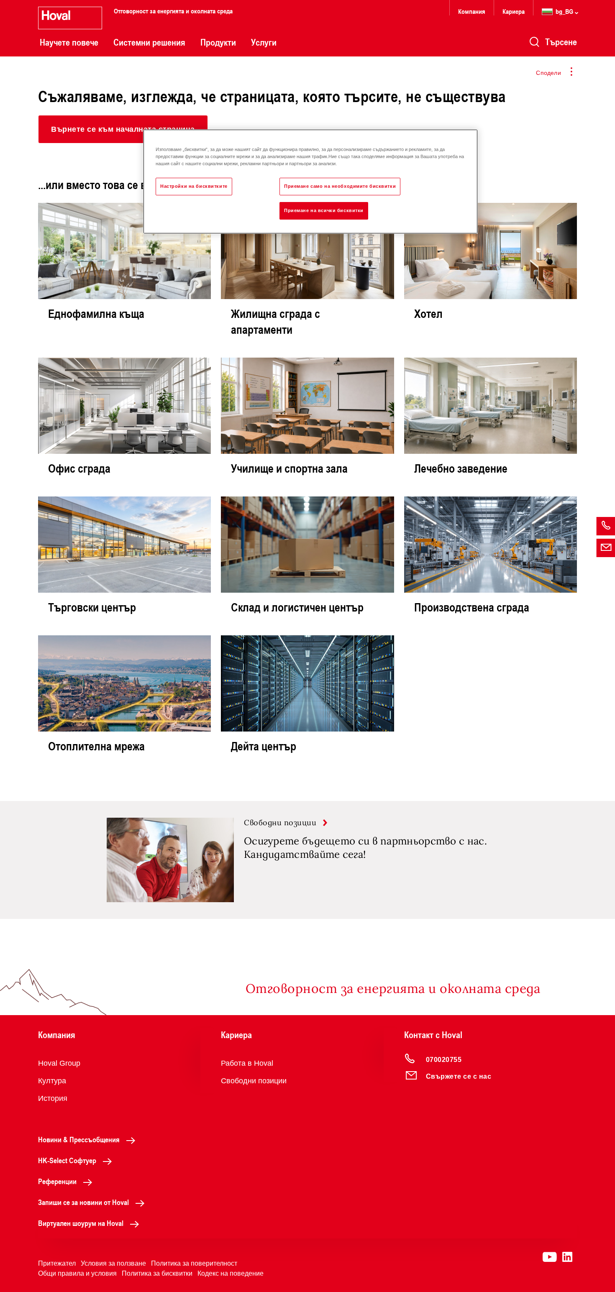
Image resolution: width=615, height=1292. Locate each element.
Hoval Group (59, 1063)
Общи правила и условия (77, 1273)
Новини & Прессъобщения (79, 1139)
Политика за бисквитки (157, 1273)
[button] (123, 129)
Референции (57, 1181)
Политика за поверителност (194, 1263)
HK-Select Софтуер (67, 1160)
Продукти (218, 42)
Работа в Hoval (247, 1063)
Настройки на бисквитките (194, 186)
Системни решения (149, 42)
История (52, 1098)
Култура (52, 1081)
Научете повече (69, 42)
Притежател (57, 1263)
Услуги (264, 42)
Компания (471, 11)
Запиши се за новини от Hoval (83, 1202)
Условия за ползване (113, 1263)
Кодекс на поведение (230, 1273)
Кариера (513, 11)
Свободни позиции (254, 1081)
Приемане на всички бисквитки (324, 210)
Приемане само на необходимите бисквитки (340, 186)
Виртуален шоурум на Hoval (80, 1223)
